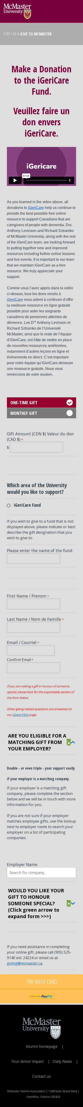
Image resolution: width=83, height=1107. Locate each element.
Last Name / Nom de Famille (34, 619)
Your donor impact (27, 1061)
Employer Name (22, 864)
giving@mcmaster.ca (24, 963)
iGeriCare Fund (27, 505)
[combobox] (41, 872)
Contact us (41, 1076)
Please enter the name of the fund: (40, 550)
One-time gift (23, 402)
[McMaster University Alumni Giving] (17, 10)
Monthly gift (23, 413)
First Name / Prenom (27, 596)
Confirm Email (19, 659)
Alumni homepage (41, 1046)
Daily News (62, 1061)
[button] (71, 742)
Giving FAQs (20, 715)
